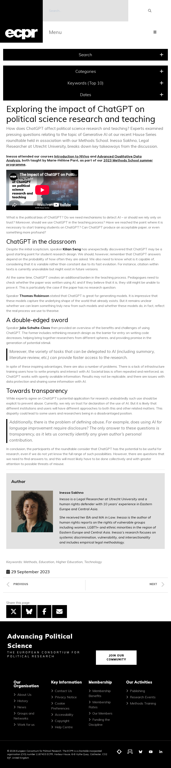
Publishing (137, 691)
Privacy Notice (66, 697)
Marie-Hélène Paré (62, 160)
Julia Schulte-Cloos (34, 328)
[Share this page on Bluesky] (29, 611)
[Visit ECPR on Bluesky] (140, 752)
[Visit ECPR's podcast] (130, 752)
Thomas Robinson (34, 296)
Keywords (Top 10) (85, 83)
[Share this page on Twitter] (13, 611)
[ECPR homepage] (21, 21)
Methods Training (143, 703)
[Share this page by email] (59, 611)
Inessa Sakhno (71, 492)
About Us (24, 694)
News (21, 707)
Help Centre (64, 727)
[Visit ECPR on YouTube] (151, 752)
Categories (85, 71)
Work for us (26, 724)
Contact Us (63, 691)
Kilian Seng (72, 249)
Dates (85, 94)
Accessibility (64, 714)
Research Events (143, 697)
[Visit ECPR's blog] (119, 752)
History (22, 701)
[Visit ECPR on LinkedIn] (160, 752)
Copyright (62, 721)
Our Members (102, 713)
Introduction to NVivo (71, 156)
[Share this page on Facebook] (44, 611)
